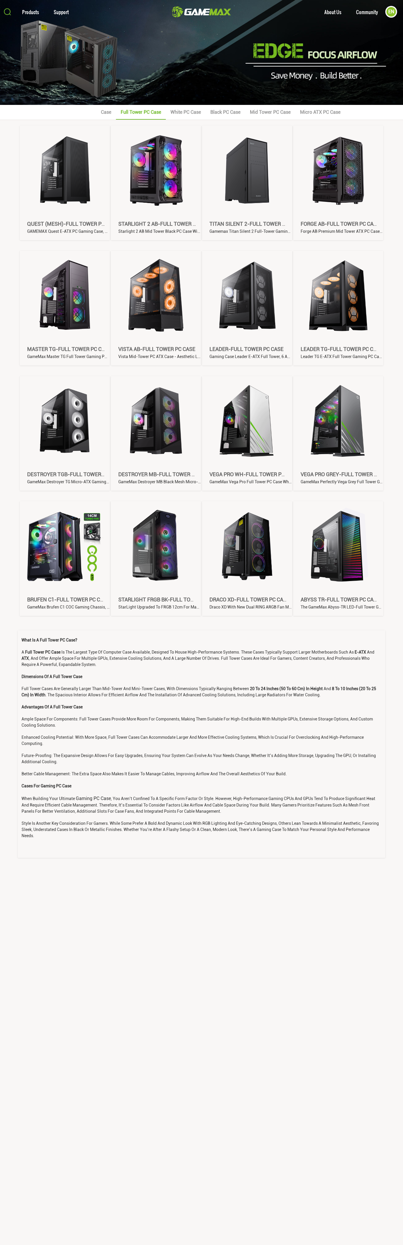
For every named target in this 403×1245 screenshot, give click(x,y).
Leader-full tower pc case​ (246, 349)
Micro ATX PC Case (320, 112)
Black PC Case (225, 112)
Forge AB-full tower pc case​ (340, 224)
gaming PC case (93, 798)
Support (61, 12)
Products (30, 12)
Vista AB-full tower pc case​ (156, 349)
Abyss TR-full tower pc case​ (340, 599)
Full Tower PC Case (141, 112)
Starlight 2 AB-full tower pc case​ (165, 224)
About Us (332, 12)
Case (106, 112)
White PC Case (186, 112)
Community (367, 12)
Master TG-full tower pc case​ (69, 349)
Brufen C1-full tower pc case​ (68, 599)
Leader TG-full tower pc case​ (342, 349)
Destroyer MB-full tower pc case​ (165, 474)
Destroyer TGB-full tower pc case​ (75, 474)
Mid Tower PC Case (270, 112)
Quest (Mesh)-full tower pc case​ (73, 224)
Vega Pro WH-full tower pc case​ (254, 474)
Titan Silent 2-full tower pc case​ (255, 224)
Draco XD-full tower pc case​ (249, 599)
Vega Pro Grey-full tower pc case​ (347, 474)
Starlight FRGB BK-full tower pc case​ (170, 599)
